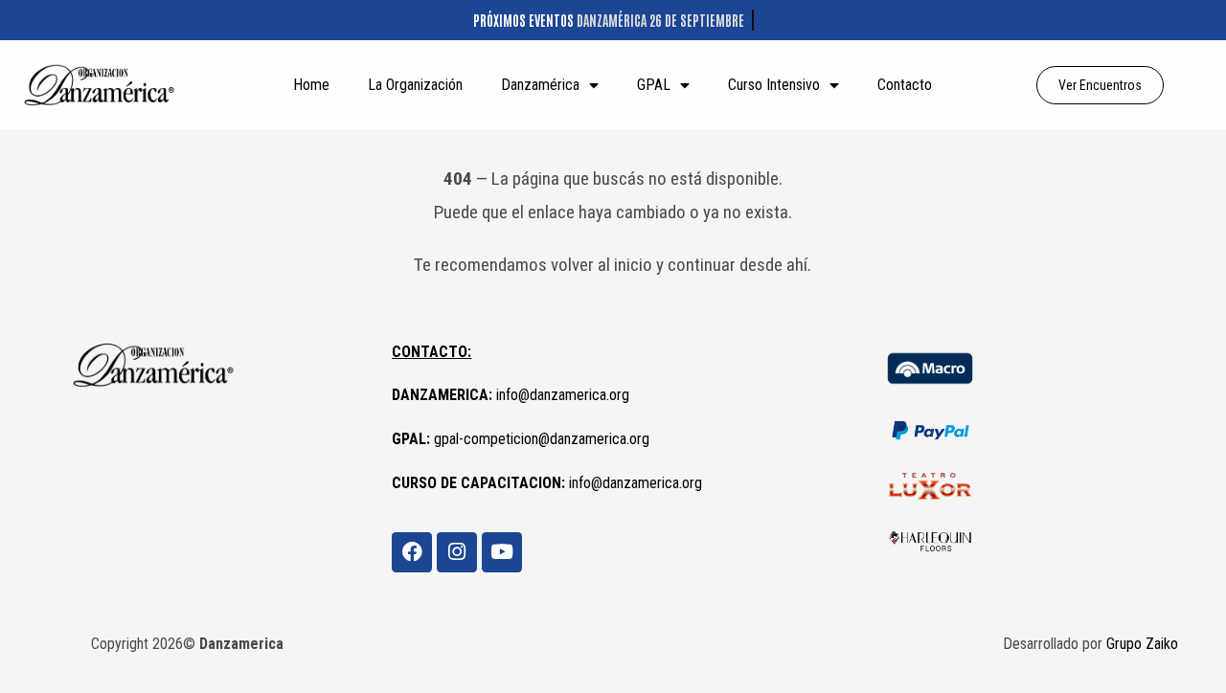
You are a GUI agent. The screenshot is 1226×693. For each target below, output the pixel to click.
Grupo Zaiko (1142, 644)
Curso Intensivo (774, 85)
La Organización (415, 85)
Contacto (904, 85)
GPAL (653, 85)
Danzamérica (540, 85)
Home (311, 85)
